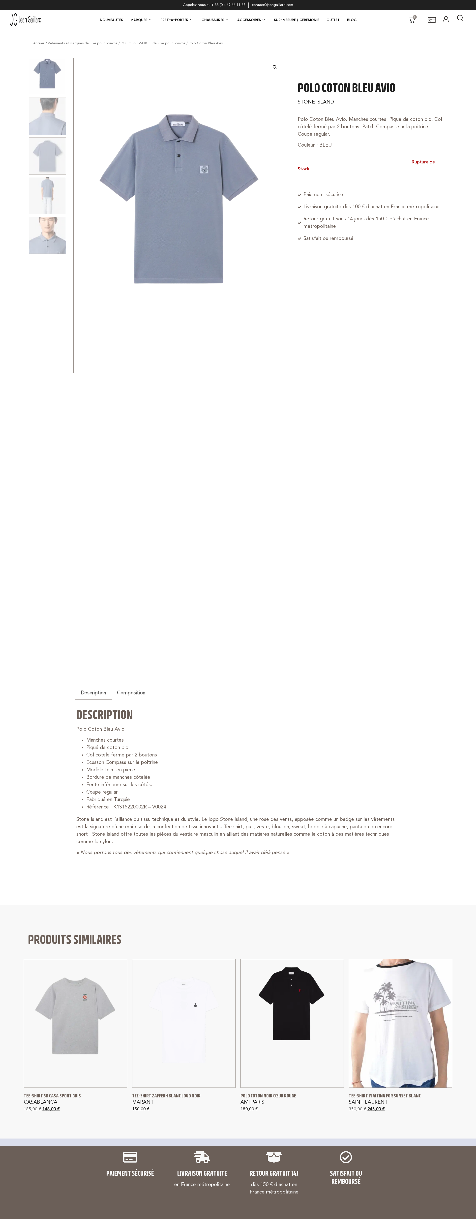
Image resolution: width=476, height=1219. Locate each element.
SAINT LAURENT (368, 1102)
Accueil (39, 43)
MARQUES (138, 19)
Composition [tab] (131, 693)
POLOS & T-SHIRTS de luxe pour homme (153, 43)
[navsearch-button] (460, 20)
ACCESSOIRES (249, 19)
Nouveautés (111, 19)
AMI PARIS (252, 1102)
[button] (274, 67)
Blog (352, 19)
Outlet (333, 19)
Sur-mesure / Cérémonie (296, 19)
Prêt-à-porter (174, 19)
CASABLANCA (40, 1102)
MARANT (143, 1102)
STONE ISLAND (316, 102)
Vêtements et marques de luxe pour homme (83, 43)
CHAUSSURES (213, 19)
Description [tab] (93, 693)
